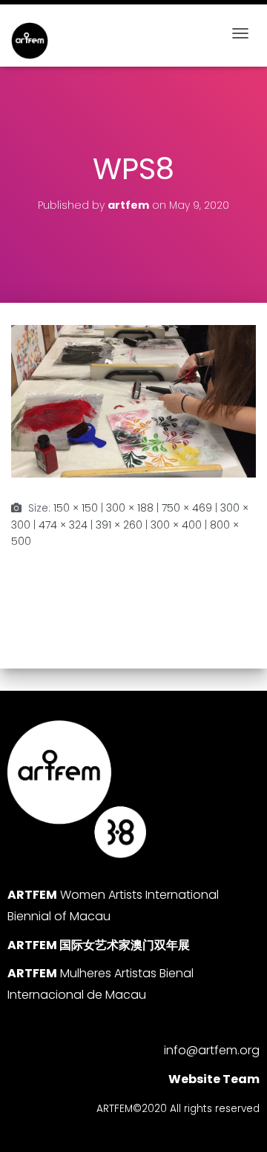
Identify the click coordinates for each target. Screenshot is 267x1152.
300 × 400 (176, 525)
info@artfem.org (212, 1050)
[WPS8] (133, 400)
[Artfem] (35, 40)
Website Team (214, 1079)
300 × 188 (130, 507)
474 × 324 (63, 525)
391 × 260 (119, 525)
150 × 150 (75, 507)
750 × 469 (187, 507)
